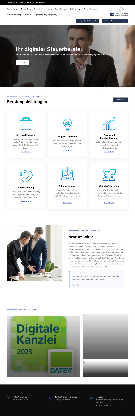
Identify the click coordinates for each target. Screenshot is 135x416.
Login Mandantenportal (87, 21)
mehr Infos (121, 100)
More (23, 201)
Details (28, 201)
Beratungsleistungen (27, 101)
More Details (26, 152)
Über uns (22, 62)
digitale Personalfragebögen (115, 21)
